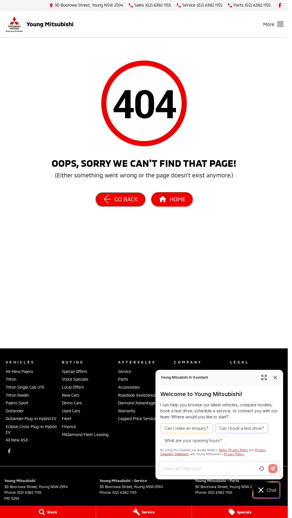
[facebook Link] (279, 5)
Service (124, 371)
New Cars (70, 395)
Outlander (15, 410)
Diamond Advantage (136, 402)
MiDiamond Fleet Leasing (85, 434)
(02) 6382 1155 (29, 492)
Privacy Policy (238, 450)
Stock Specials (75, 379)
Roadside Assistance (137, 395)
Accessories (129, 387)
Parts (123, 379)
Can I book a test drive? (241, 428)
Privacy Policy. (234, 454)
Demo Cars (72, 402)
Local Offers (73, 387)
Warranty (126, 410)
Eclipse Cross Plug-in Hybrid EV (31, 429)
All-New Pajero (19, 371)
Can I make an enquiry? (186, 428)
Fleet (66, 418)
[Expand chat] (264, 377)
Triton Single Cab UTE (25, 387)
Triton (11, 379)
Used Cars (71, 410)
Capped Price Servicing (138, 418)
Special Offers (74, 371)
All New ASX (17, 439)
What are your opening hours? (193, 440)
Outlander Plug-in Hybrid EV (31, 418)
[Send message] (272, 468)
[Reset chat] (261, 468)
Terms (222, 450)
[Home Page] (14, 24)
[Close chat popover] (275, 377)
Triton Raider (17, 395)
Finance (69, 426)
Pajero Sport (17, 402)
